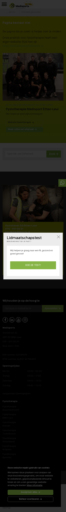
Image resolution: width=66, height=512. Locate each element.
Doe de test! (33, 265)
